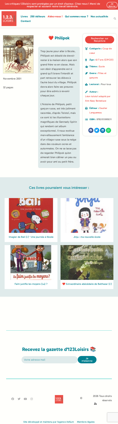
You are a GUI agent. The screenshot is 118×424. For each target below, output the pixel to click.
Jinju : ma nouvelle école (86, 236)
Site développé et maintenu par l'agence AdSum (48, 421)
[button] (115, 19)
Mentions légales (86, 421)
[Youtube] (25, 399)
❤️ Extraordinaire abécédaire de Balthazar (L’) (87, 283)
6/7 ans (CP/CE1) (104, 59)
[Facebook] (13, 399)
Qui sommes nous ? (76, 16)
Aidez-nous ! (55, 16)
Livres (24, 16)
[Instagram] (32, 399)
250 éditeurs (37, 16)
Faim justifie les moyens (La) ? (31, 283)
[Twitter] (19, 399)
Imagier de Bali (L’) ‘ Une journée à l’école (31, 236)
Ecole (102, 66)
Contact (26, 21)
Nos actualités (99, 16)
